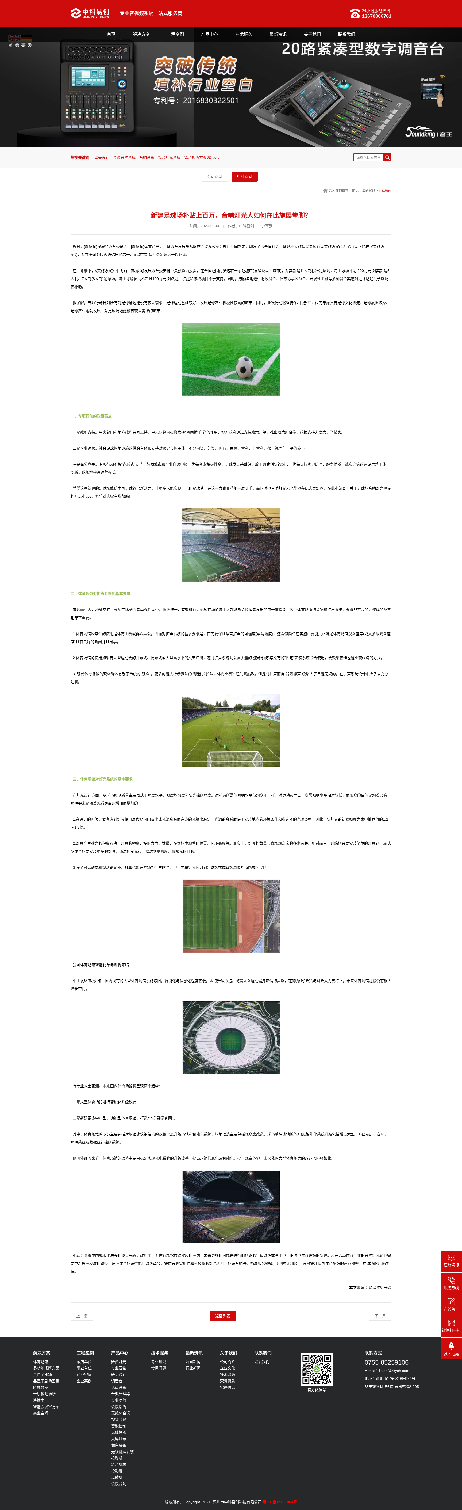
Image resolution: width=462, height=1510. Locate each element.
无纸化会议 (120, 1413)
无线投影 (118, 1432)
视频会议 (118, 1419)
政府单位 (84, 1362)
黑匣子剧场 (42, 1374)
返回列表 (222, 1316)
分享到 (267, 226)
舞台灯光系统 (169, 157)
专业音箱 (118, 1368)
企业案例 (84, 1381)
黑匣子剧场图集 (46, 1381)
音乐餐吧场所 (44, 1394)
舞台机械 (118, 1464)
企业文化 (227, 1368)
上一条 (81, 1316)
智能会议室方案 (46, 1407)
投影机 (116, 1458)
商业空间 (40, 1413)
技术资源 (227, 1374)
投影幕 (116, 1471)
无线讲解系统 (122, 1451)
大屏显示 (118, 1439)
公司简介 (227, 1362)
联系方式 (373, 1353)
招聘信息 (227, 1387)
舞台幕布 (118, 1445)
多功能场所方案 (46, 1368)
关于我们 (312, 34)
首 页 (355, 190)
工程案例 (175, 34)
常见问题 (158, 1368)
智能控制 (118, 1426)
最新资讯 (278, 34)
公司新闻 (214, 176)
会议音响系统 (124, 157)
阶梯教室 (40, 1387)
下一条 (380, 1316)
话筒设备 (118, 1387)
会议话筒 (118, 1407)
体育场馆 (40, 1362)
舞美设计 (101, 157)
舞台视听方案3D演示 (201, 157)
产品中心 (209, 34)
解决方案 (141, 34)
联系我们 (346, 34)
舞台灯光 (118, 1362)
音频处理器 (120, 1394)
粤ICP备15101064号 (280, 1502)
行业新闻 (244, 176)
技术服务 (243, 34)
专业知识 (158, 1362)
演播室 (38, 1400)
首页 (111, 34)
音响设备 (146, 157)
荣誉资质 (227, 1381)
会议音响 (118, 1484)
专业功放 (118, 1400)
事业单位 (84, 1368)
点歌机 (116, 1477)
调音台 (116, 1381)
